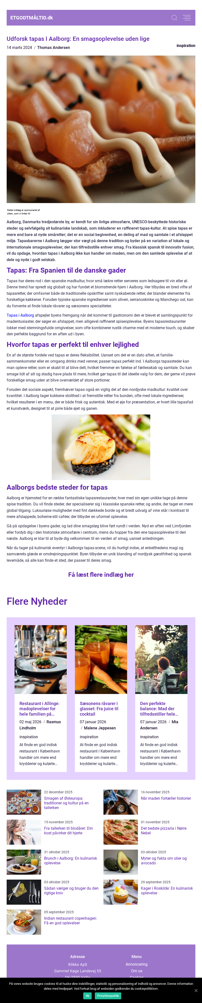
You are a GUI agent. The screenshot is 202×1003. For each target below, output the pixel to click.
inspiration (186, 45)
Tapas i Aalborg (20, 315)
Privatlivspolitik (108, 996)
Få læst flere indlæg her (101, 574)
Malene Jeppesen (100, 728)
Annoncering (137, 964)
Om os (136, 971)
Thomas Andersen (53, 47)
